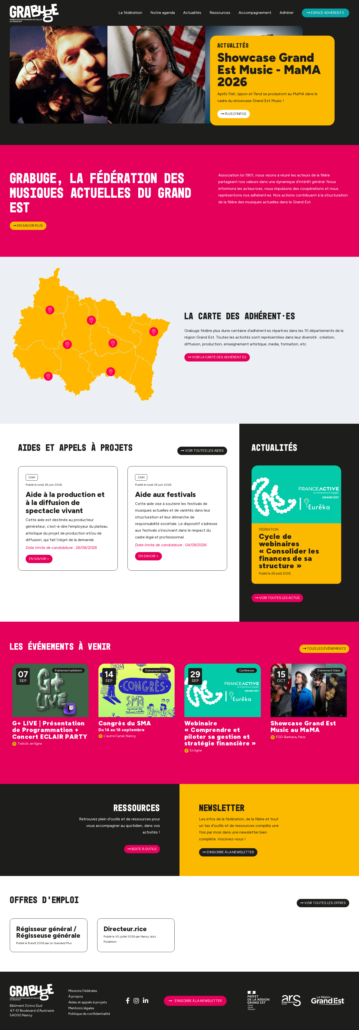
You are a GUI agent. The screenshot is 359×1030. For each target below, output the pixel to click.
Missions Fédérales (82, 991)
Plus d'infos (235, 114)
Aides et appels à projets (87, 1002)
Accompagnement (255, 12)
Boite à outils (144, 849)
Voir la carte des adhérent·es (218, 357)
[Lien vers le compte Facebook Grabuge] (128, 1000)
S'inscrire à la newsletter (230, 852)
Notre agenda (162, 12)
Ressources (220, 12)
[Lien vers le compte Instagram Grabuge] (137, 1000)
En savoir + (39, 559)
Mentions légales (81, 1008)
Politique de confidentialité (89, 1014)
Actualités (192, 12)
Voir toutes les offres (325, 903)
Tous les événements (326, 649)
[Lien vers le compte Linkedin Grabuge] (145, 1000)
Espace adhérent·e (327, 13)
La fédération (130, 12)
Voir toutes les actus (279, 598)
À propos (75, 996)
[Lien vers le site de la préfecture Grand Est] (259, 1001)
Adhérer (287, 12)
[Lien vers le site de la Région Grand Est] (328, 1001)
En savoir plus (30, 226)
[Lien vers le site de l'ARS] (291, 1000)
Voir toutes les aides (204, 451)
